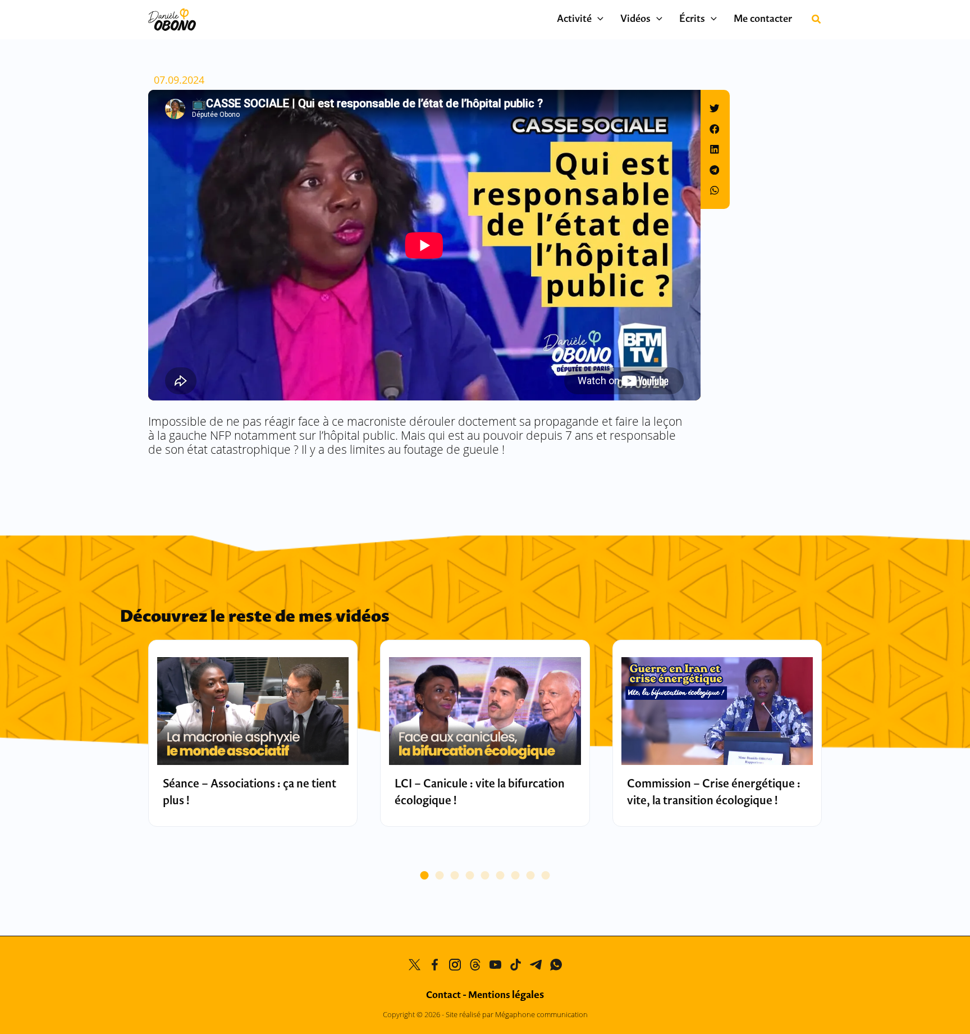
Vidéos (635, 20)
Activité (574, 20)
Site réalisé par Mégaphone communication (517, 1014)
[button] (597, 20)
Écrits (692, 20)
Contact (443, 995)
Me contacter (763, 20)
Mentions (506, 995)
